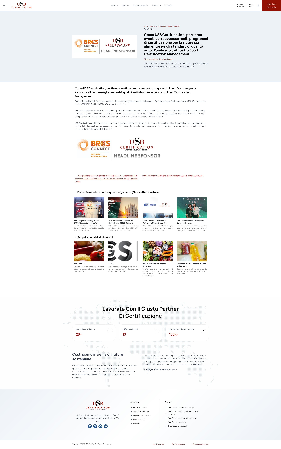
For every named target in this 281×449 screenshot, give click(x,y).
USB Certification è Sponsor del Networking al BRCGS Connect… (120, 221)
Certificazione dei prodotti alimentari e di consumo (191, 265)
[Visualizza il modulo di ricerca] (258, 6)
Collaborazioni (138, 419)
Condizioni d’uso (158, 444)
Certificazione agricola (177, 422)
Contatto (168, 5)
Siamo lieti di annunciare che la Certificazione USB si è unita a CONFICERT (173, 175)
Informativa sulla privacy (200, 444)
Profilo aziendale (139, 407)
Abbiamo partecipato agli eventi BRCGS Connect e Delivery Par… (86, 221)
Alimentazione (79, 264)
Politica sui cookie (178, 444)
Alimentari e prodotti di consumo (169, 26)
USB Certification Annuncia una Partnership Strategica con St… (155, 221)
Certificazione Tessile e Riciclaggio (181, 407)
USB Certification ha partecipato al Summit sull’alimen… (190, 221)
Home (146, 26)
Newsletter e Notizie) (146, 192)
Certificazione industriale (178, 426)
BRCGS (111, 264)
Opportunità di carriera (142, 415)
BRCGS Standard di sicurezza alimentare (154, 265)
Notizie (152, 26)
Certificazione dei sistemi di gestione (182, 418)
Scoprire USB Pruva (141, 411)
